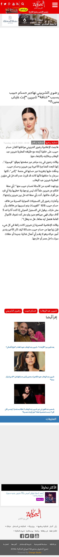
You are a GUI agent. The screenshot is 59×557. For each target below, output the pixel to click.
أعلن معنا (14, 544)
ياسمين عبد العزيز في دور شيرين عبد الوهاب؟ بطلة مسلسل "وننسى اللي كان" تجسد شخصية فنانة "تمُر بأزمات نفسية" (29, 410)
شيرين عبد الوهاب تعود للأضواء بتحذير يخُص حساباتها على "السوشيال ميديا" (30, 378)
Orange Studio (35, 552)
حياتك (8, 526)
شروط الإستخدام (25, 544)
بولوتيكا (32, 526)
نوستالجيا (29, 531)
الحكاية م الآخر (38, 142)
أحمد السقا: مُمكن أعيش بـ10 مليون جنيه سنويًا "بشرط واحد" (25, 494)
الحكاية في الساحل (19, 526)
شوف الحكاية (20, 531)
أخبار (51, 526)
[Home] (38, 7)
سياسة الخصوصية (40, 544)
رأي (55, 526)
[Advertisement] (29, 58)
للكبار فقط (53, 531)
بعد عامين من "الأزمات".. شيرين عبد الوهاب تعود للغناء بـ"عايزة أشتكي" (30, 347)
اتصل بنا (6, 544)
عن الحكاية (53, 544)
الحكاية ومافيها (52, 142)
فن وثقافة (44, 531)
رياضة (37, 531)
